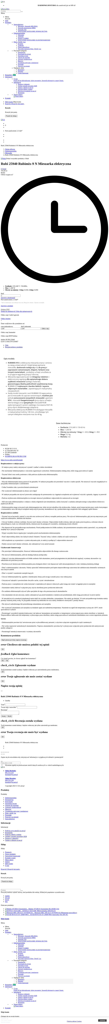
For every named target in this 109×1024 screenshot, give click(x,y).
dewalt (7, 898)
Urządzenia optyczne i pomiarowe (28, 63)
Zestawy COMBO (23, 38)
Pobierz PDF (5, 309)
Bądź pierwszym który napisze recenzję (14, 640)
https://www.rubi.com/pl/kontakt (12, 460)
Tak (7, 660)
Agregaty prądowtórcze (13, 807)
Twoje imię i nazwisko (9, 707)
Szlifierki (21, 37)
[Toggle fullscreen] (6, 752)
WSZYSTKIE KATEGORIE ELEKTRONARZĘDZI (34, 40)
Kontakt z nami (10, 858)
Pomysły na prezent (24, 66)
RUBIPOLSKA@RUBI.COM (15, 456)
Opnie (3, 169)
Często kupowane (23, 73)
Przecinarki (9, 802)
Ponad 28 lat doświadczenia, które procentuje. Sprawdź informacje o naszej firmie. (39, 80)
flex (6, 902)
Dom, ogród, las (10, 813)
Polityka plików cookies (25, 89)
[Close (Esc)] (2, 752)
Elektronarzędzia (19, 33)
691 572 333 (10, 772)
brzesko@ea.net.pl (11, 782)
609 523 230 (10, 779)
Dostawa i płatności (24, 84)
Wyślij (9, 716)
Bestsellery (21, 70)
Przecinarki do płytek (24, 54)
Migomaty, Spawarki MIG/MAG (28, 26)
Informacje (17, 82)
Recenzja (4, 710)
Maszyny (20, 61)
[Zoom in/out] (8, 752)
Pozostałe (21, 64)
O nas (16, 79)
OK (3, 649)
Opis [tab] (6, 345)
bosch (7, 900)
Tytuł (3, 705)
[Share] (4, 752)
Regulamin (21, 93)
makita (7, 896)
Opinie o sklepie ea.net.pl (25, 87)
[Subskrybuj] (2, 761)
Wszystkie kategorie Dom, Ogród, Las (29, 49)
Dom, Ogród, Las (20, 42)
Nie (3, 660)
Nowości (20, 71)
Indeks (3, 340)
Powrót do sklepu (11, 116)
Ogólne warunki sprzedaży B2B (27, 86)
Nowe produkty (10, 854)
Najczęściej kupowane (12, 856)
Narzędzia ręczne (23, 56)
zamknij (102, 1020)
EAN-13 (4, 341)
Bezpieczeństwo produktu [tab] (14, 347)
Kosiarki (20, 44)
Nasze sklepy (18, 94)
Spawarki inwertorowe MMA (27, 28)
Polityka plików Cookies (74, 1021)
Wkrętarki (21, 35)
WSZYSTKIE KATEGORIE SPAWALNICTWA (32, 31)
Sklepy (7, 862)
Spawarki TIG (22, 29)
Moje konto (9, 864)
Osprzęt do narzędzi (24, 57)
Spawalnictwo (18, 24)
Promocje (8, 852)
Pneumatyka (21, 52)
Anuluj (4, 716)
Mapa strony (9, 860)
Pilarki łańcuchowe (23, 47)
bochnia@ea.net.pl (11, 774)
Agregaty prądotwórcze (25, 59)
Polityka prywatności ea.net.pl (27, 91)
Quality (7, 700)
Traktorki (21, 45)
